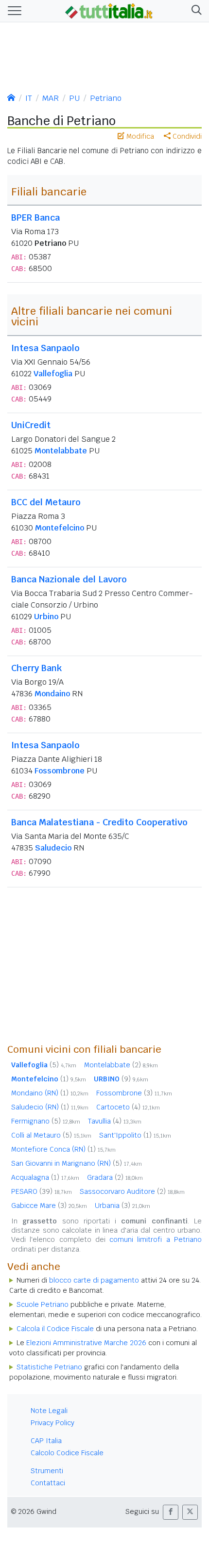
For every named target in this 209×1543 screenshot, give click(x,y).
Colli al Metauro (51, 1135)
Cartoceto (128, 1107)
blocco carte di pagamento (94, 1280)
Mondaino (52, 694)
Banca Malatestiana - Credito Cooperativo (99, 822)
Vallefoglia (53, 374)
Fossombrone (60, 771)
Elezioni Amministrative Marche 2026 (86, 1342)
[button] (195, 10)
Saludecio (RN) (49, 1107)
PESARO (41, 1191)
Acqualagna (45, 1177)
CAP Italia (46, 1440)
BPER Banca (35, 217)
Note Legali (49, 1410)
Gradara (115, 1177)
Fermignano (45, 1121)
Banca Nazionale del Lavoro (69, 579)
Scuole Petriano (43, 1304)
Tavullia (114, 1121)
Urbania (122, 1205)
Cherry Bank (36, 668)
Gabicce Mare (49, 1205)
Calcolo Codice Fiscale (67, 1452)
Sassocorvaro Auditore (132, 1191)
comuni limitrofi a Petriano (155, 1239)
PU (74, 98)
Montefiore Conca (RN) (63, 1149)
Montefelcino (59, 528)
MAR (50, 98)
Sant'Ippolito (135, 1135)
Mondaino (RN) (49, 1093)
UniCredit (31, 425)
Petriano (106, 98)
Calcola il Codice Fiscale (55, 1328)
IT (28, 98)
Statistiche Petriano (49, 1367)
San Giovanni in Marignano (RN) (76, 1163)
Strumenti (47, 1470)
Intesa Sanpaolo (45, 348)
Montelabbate (61, 451)
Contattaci (48, 1483)
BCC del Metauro (46, 502)
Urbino (46, 616)
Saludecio (53, 848)
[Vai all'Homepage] (109, 10)
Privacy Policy (52, 1422)
